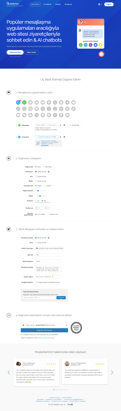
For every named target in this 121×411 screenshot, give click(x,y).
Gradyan (48, 185)
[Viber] (55, 102)
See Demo (44, 145)
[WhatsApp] (24, 102)
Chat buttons (35, 4)
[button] (112, 372)
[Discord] (18, 115)
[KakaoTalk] (67, 115)
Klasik (39, 167)
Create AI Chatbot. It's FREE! (46, 136)
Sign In (109, 4)
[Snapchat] (61, 102)
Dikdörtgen (48, 167)
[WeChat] (24, 115)
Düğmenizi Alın (15, 52)
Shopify (58, 4)
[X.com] (49, 109)
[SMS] (43, 115)
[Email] (55, 115)
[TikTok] (73, 109)
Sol (38, 200)
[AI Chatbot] (18, 102)
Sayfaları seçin (53, 214)
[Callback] (37, 115)
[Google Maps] (61, 115)
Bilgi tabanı (40, 399)
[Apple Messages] (37, 109)
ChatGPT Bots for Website (77, 401)
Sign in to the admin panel (47, 338)
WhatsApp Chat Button (43, 401)
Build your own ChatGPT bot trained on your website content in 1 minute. (49, 142)
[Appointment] (73, 102)
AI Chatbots (47, 4)
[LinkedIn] (43, 109)
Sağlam (39, 185)
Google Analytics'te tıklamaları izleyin (48, 282)
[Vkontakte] (61, 109)
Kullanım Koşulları (54, 397)
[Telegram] (67, 102)
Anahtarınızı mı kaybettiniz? (54, 399)
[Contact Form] (30, 102)
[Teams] (30, 115)
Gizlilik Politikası (67, 397)
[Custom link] (18, 109)
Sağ (45, 200)
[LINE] (49, 102)
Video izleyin (31, 52)
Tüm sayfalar (41, 214)
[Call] (49, 115)
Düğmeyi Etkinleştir (44, 330)
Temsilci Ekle (74, 125)
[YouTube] (43, 102)
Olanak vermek (41, 171)
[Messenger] (37, 102)
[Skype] (30, 109)
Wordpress (68, 4)
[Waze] (55, 109)
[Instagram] (24, 109)
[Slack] (67, 109)
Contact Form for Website (59, 401)
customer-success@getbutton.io (74, 399)
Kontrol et (61, 297)
